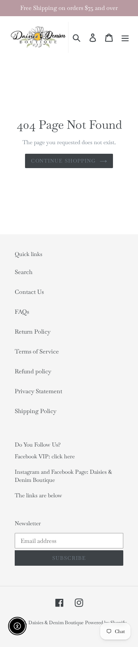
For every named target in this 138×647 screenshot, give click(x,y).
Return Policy (32, 331)
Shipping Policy (35, 411)
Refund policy (33, 371)
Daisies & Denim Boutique (56, 622)
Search (23, 272)
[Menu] (125, 37)
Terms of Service (37, 351)
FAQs (22, 312)
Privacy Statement (38, 391)
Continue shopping (63, 160)
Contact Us (29, 292)
